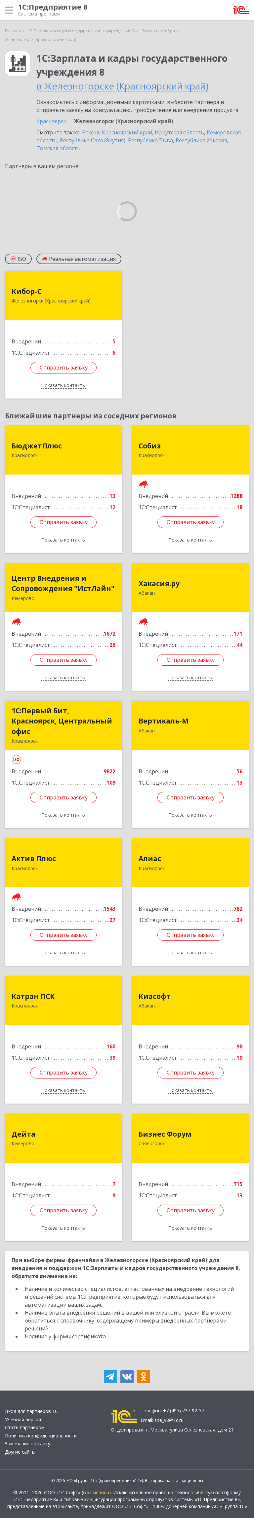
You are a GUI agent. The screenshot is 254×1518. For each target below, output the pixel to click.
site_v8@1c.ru (169, 1420)
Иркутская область (179, 132)
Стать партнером (25, 1427)
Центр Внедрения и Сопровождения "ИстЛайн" (63, 583)
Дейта (23, 1134)
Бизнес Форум (165, 1134)
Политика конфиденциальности (41, 1435)
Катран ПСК (33, 996)
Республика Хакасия (201, 140)
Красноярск (51, 121)
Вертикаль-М (164, 720)
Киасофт (155, 996)
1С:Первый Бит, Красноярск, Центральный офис (62, 721)
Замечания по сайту (27, 1443)
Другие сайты (20, 1452)
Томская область (58, 148)
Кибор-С (27, 291)
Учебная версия (23, 1419)
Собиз (150, 445)
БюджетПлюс (37, 445)
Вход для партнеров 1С (31, 1411)
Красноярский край (127, 132)
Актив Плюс (34, 858)
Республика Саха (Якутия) (92, 140)
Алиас (150, 858)
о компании (96, 1492)
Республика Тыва (150, 140)
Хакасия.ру (159, 583)
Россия (90, 132)
